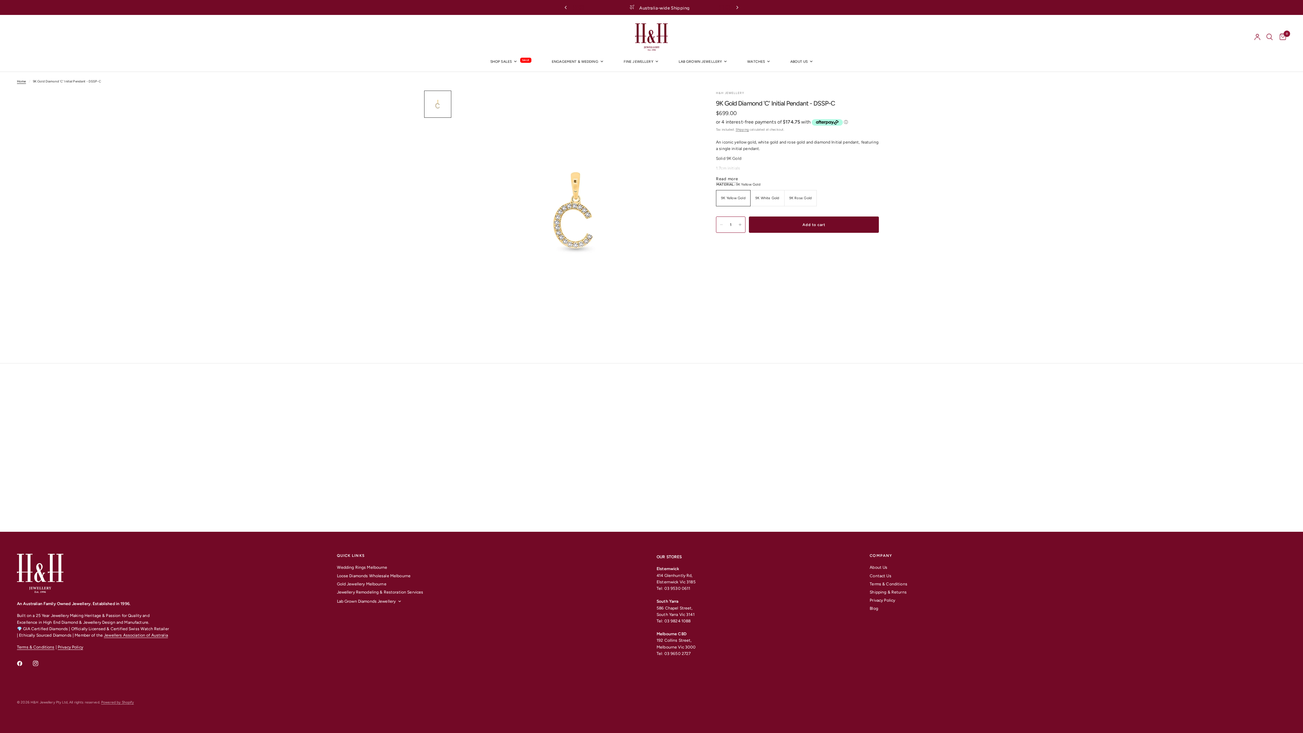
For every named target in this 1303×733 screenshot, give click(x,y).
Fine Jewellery (638, 61)
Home (21, 81)
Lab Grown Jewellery (700, 61)
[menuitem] (511, 62)
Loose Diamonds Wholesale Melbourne (374, 576)
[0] (1281, 37)
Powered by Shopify (117, 702)
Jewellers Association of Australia (136, 635)
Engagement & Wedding (575, 61)
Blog (874, 608)
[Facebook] (24, 663)
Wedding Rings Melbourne (362, 567)
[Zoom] (681, 104)
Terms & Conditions (35, 647)
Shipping (742, 129)
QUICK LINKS (351, 556)
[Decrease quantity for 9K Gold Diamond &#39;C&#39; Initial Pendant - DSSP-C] (721, 224)
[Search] (1269, 37)
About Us (878, 567)
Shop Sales (501, 61)
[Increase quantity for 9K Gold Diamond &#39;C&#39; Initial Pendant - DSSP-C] (740, 224)
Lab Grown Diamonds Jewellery (366, 601)
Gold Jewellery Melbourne (361, 584)
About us (799, 61)
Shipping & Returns (888, 592)
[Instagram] (40, 663)
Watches (756, 61)
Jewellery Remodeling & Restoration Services (380, 592)
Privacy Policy (70, 647)
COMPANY (881, 556)
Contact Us (880, 576)
